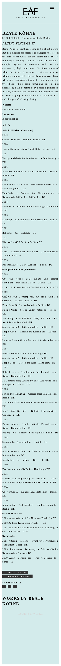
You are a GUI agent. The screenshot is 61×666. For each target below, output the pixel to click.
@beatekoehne (10, 119)
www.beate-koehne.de (14, 109)
